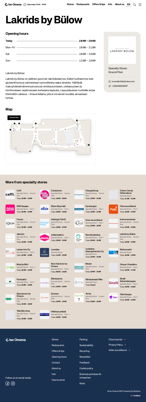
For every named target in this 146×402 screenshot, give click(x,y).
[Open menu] (140, 4)
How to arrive (58, 380)
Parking (83, 339)
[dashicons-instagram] (13, 383)
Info (110, 4)
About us (119, 4)
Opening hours (59, 357)
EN (128, 4)
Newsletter (85, 357)
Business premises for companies (91, 376)
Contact (56, 363)
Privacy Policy (116, 345)
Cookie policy (86, 368)
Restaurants (83, 4)
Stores (70, 4)
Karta (82, 383)
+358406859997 (120, 86)
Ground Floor (14, 117)
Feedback (85, 363)
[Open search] (134, 4)
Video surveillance (118, 350)
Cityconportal (115, 339)
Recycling (85, 351)
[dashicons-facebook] (7, 383)
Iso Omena (15, 4)
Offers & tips (98, 4)
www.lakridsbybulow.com (123, 82)
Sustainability (86, 345)
